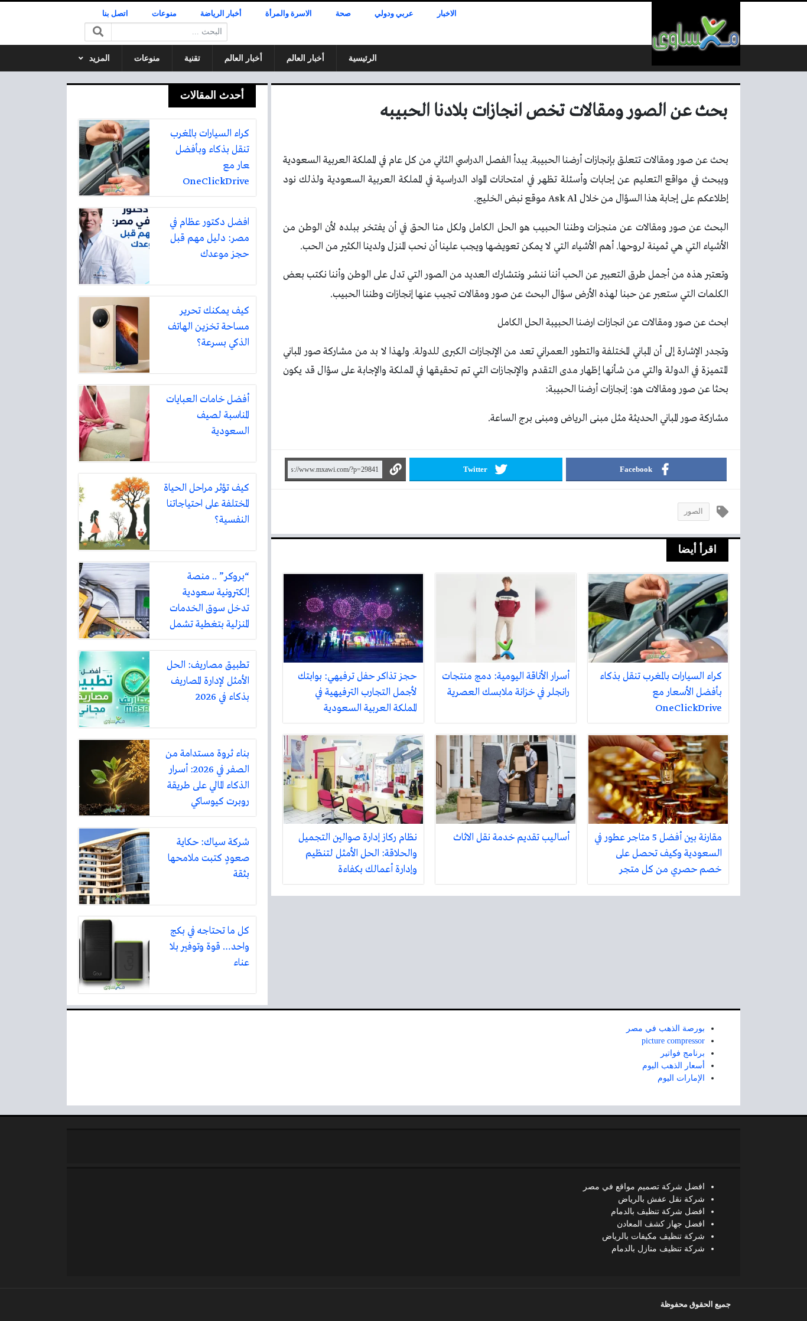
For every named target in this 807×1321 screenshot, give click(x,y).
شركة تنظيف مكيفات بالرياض (653, 1236)
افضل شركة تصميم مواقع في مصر (644, 1186)
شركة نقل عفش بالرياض (661, 1199)
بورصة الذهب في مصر (665, 1028)
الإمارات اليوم (681, 1078)
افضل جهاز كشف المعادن (661, 1223)
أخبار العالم (305, 58)
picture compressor (673, 1040)
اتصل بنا (115, 13)
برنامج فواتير (682, 1053)
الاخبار (447, 13)
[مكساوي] (696, 34)
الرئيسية (363, 58)
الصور (693, 511)
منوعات (164, 13)
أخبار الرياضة (221, 13)
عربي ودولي (394, 13)
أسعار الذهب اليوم (673, 1065)
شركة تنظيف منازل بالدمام (658, 1248)
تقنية (192, 58)
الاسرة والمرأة (288, 13)
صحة (343, 13)
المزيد (99, 58)
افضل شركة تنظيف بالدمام (658, 1211)
